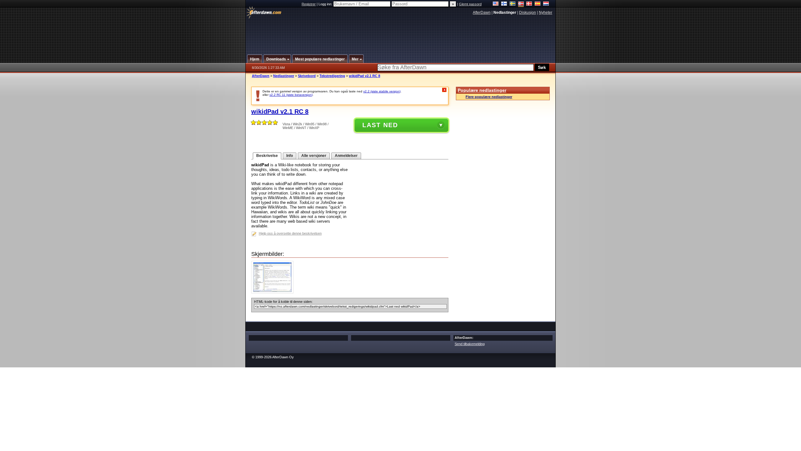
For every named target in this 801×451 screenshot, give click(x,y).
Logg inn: (326, 4)
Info (289, 155)
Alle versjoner (313, 155)
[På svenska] (513, 4)
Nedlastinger (283, 76)
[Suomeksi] (504, 4)
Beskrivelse (267, 155)
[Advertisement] (401, 32)
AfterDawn (482, 12)
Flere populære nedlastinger (489, 97)
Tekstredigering (332, 76)
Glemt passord (470, 4)
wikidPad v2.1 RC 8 (364, 76)
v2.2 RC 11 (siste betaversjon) (291, 94)
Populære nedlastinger (482, 90)
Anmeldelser (346, 155)
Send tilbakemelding (470, 344)
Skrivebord (307, 76)
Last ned (380, 125)
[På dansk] (529, 4)
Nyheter (545, 12)
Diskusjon (527, 12)
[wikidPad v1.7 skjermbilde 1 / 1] (274, 292)
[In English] (496, 4)
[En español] (538, 4)
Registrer (309, 4)
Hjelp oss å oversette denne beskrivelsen (290, 233)
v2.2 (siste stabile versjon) (381, 91)
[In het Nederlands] (546, 4)
